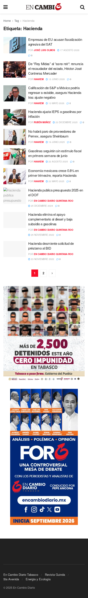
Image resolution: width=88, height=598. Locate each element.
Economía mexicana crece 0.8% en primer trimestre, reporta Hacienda (53, 173)
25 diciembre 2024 (41, 205)
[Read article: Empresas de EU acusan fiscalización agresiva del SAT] (14, 45)
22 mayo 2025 (56, 181)
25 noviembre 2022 (42, 234)
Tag (16, 20)
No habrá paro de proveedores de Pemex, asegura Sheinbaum (52, 133)
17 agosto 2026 (69, 50)
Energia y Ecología (38, 579)
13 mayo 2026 (56, 103)
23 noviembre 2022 (42, 259)
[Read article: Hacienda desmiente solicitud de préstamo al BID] (14, 249)
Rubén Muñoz (42, 122)
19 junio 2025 (56, 142)
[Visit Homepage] (44, 7)
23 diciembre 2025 (66, 122)
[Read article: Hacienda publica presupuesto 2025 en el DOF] (14, 196)
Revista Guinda (55, 574)
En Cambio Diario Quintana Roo (53, 200)
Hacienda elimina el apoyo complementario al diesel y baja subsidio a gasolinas (50, 219)
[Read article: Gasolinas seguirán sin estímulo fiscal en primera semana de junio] (14, 156)
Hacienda (29, 20)
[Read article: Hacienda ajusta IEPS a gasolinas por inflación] (14, 117)
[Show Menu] (5, 7)
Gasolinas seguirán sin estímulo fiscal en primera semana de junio (54, 153)
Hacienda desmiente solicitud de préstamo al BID (51, 245)
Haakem (39, 79)
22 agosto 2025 (58, 161)
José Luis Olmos (44, 50)
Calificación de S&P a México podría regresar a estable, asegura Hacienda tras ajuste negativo (54, 92)
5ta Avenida (11, 579)
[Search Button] (82, 7)
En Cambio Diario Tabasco (20, 574)
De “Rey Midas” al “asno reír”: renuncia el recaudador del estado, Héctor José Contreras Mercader (55, 68)
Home (7, 20)
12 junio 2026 (56, 79)
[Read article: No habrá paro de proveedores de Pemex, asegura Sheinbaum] (14, 137)
